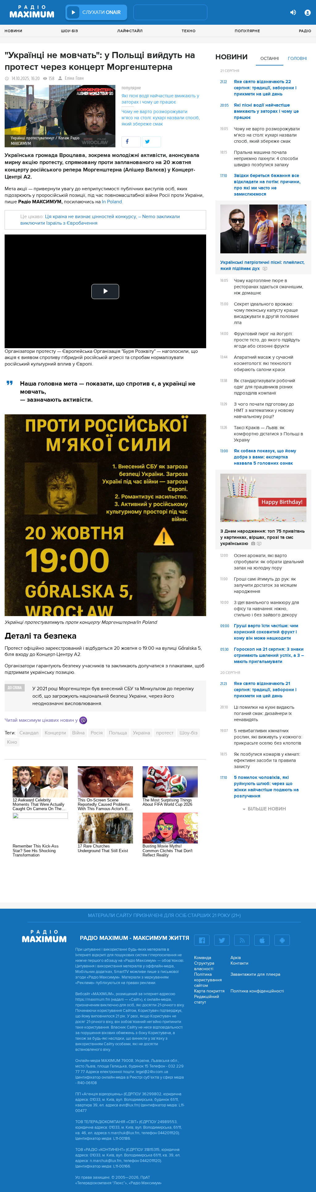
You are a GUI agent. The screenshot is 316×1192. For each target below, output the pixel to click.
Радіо (305, 31)
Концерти (55, 733)
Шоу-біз (69, 31)
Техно (189, 31)
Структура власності (204, 966)
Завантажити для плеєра (255, 974)
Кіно (12, 742)
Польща (118, 733)
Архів (236, 957)
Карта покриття (209, 991)
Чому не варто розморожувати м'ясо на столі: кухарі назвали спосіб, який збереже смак (161, 118)
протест (164, 733)
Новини (13, 31)
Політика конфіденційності (257, 991)
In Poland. (112, 202)
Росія (97, 733)
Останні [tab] (269, 58)
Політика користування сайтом (208, 980)
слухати (101, 12)
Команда (202, 957)
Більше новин (267, 808)
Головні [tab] (297, 58)
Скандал (29, 733)
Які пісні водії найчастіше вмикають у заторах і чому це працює (160, 99)
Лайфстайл (130, 31)
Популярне (247, 31)
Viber (83, 720)
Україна (141, 733)
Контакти (239, 963)
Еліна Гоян (74, 78)
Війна (78, 733)
